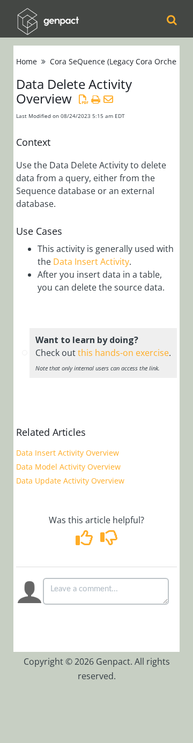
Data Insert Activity (91, 262)
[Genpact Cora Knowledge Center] (47, 14)
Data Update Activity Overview (70, 480)
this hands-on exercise (123, 353)
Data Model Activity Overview (68, 467)
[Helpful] (85, 541)
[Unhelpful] (109, 541)
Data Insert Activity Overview (67, 453)
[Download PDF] (83, 99)
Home (26, 61)
